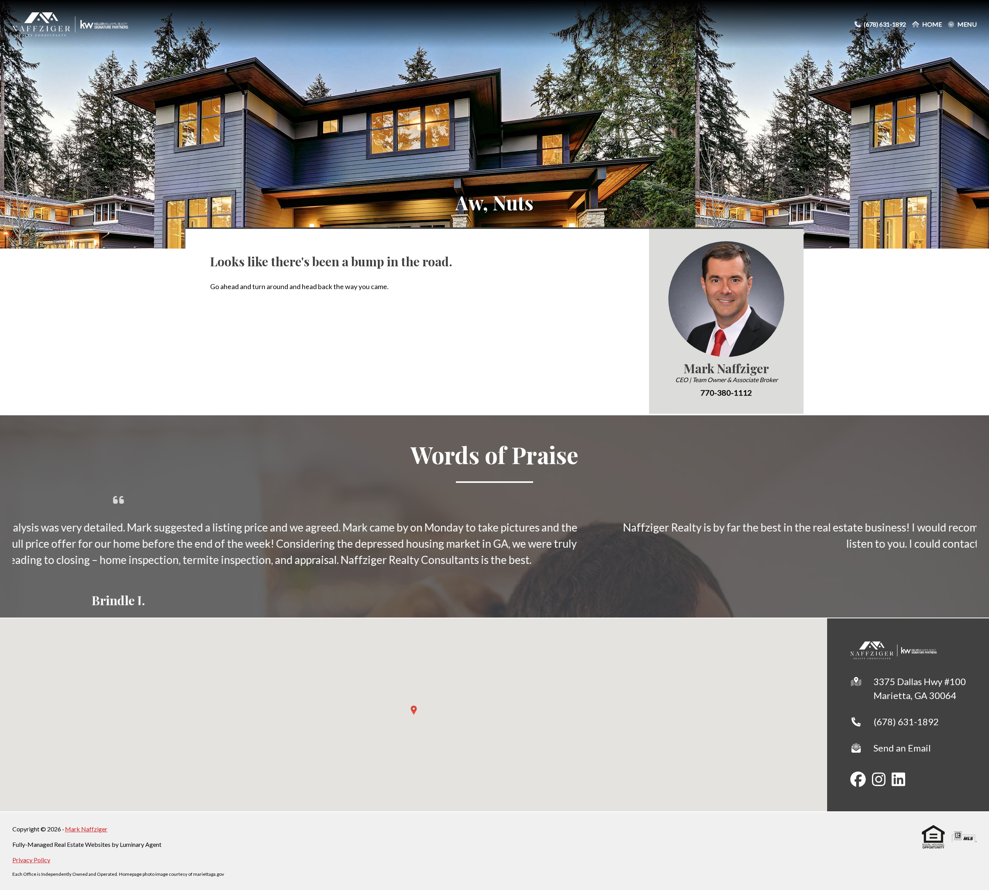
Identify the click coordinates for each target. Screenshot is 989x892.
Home (932, 24)
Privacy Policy (31, 858)
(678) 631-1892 (906, 720)
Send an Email (902, 746)
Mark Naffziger (86, 827)
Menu (967, 24)
